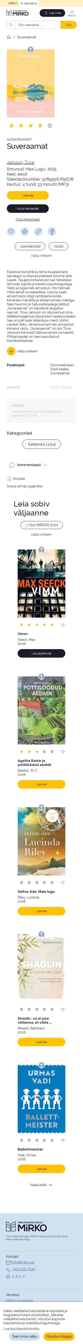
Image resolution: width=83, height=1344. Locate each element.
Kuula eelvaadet (28, 208)
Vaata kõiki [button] (38, 1185)
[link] (20, 162)
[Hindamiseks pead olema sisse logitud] (24, 231)
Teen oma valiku (24, 1336)
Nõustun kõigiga (59, 1336)
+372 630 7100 (23, 1269)
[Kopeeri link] (38, 231)
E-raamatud (29, 3)
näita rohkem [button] (41, 256)
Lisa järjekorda (41, 653)
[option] (30, 246)
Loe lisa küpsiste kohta (21, 1329)
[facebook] (52, 231)
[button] (22, 351)
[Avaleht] (17, 13)
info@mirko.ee (23, 1262)
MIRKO (13, 3)
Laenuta (28, 195)
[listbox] (41, 247)
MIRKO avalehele (19, 1301)
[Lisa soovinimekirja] (62, 625)
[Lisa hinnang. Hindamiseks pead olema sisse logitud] (31, 125)
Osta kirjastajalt (28, 220)
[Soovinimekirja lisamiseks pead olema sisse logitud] (11, 231)
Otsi (69, 25)
